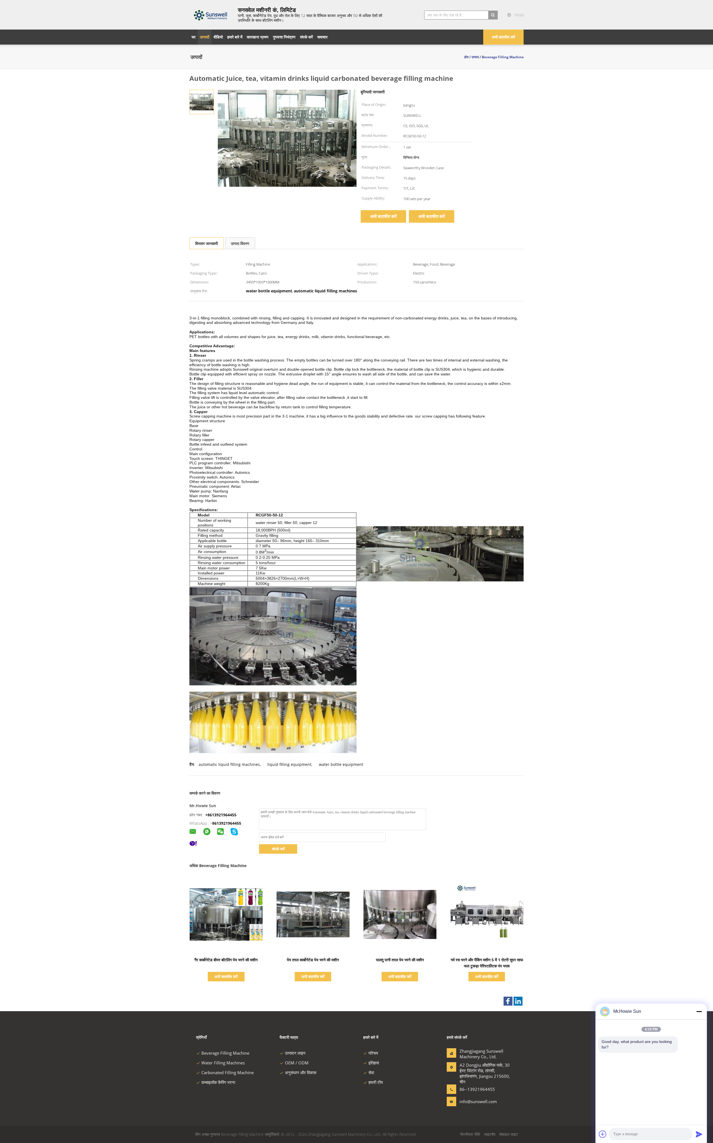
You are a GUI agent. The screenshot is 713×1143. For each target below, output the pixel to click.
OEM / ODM (297, 1063)
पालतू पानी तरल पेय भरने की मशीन (400, 959)
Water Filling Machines (223, 1063)
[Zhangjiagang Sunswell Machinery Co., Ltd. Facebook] (508, 1001)
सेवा (371, 1072)
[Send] (699, 1134)
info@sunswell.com (477, 1101)
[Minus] (699, 1011)
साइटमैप (489, 1134)
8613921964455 (226, 823)
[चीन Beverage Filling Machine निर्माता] (210, 15)
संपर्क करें (278, 848)
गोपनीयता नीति (470, 1134)
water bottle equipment (341, 764)
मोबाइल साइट (508, 1134)
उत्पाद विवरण (240, 243)
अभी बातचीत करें (503, 37)
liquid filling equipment (289, 764)
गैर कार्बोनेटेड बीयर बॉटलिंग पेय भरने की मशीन (226, 959)
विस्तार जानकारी (206, 243)
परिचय (373, 1053)
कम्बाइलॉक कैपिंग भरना (218, 1082)
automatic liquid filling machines (229, 764)
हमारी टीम (375, 1082)
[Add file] (603, 1134)
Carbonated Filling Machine (227, 1072)
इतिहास (373, 1063)
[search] (493, 15)
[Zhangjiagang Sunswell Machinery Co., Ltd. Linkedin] (518, 1001)
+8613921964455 (220, 814)
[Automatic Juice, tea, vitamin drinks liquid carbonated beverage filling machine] (202, 101)
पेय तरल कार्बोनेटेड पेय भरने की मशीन (313, 959)
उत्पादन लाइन (295, 1053)
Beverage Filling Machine (225, 1053)
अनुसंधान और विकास (300, 1072)
